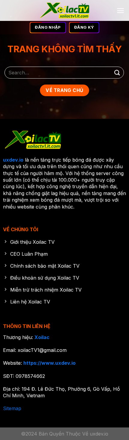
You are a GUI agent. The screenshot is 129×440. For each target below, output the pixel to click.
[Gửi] (117, 72)
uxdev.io (13, 160)
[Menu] (120, 11)
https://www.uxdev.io (49, 363)
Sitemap (12, 408)
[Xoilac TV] (64, 10)
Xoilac (42, 337)
